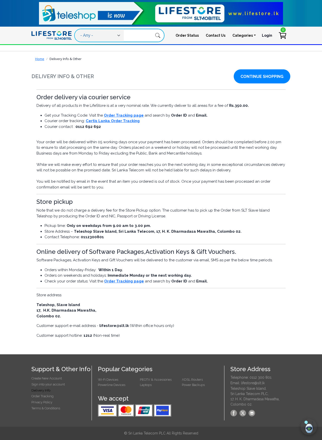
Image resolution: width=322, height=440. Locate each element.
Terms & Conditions (45, 408)
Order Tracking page (124, 115)
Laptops (146, 385)
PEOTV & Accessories (156, 379)
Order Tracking (42, 396)
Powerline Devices (111, 385)
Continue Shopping (262, 76)
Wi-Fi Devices (108, 379)
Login (267, 35)
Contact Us (215, 35)
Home (39, 59)
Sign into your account (48, 384)
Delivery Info (40, 390)
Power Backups (193, 385)
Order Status (187, 35)
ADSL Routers (192, 379)
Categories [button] (242, 35)
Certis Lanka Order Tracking (113, 121)
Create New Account (46, 378)
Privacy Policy (41, 402)
